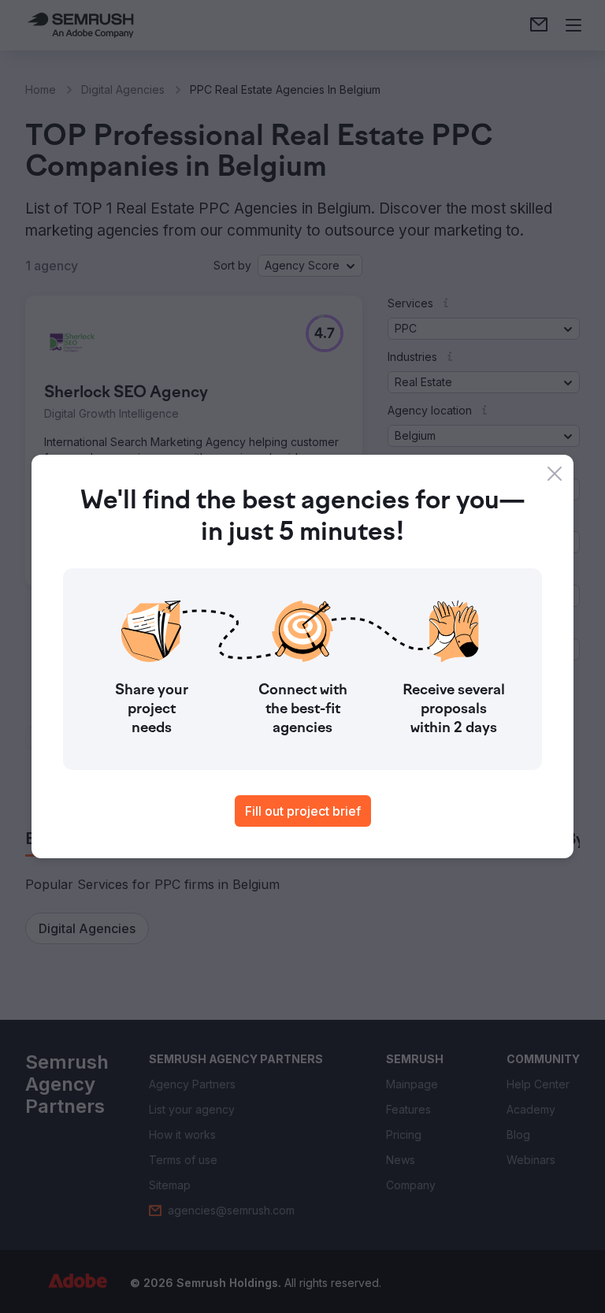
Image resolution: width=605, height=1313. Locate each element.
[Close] (554, 474)
